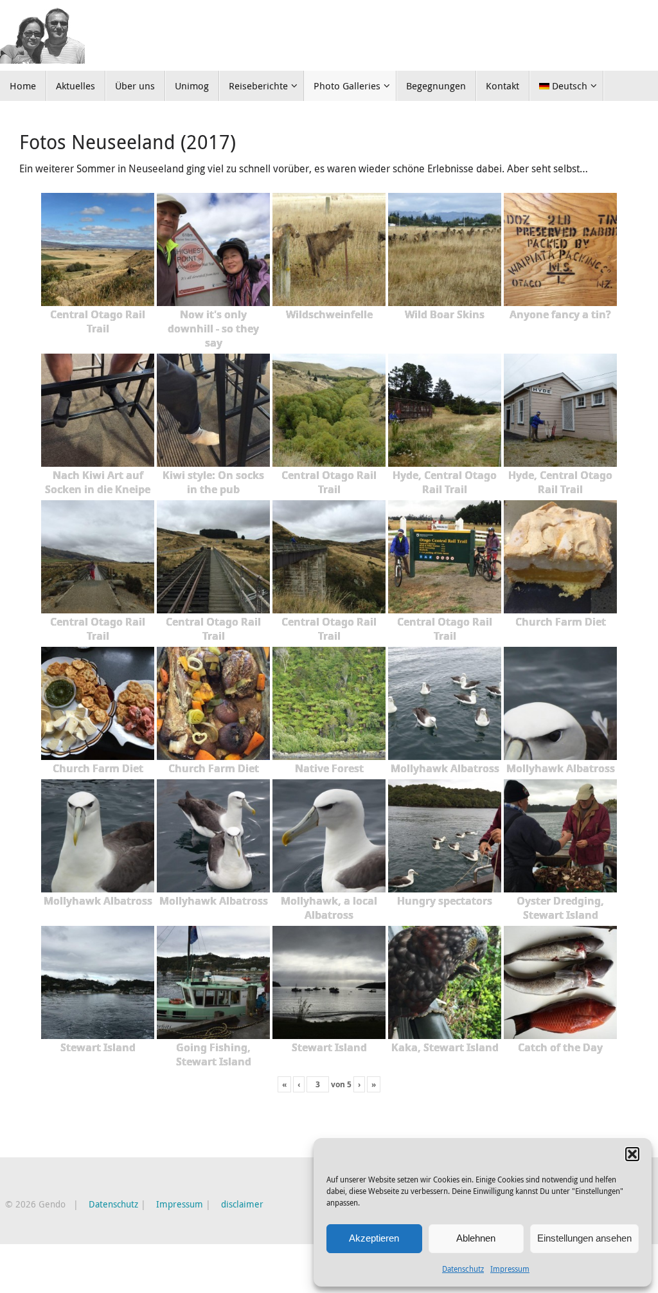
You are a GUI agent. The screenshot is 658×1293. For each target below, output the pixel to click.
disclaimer (242, 1204)
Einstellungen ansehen (584, 1238)
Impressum (509, 1268)
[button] (632, 1154)
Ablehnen (475, 1238)
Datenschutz (463, 1268)
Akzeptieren (374, 1238)
